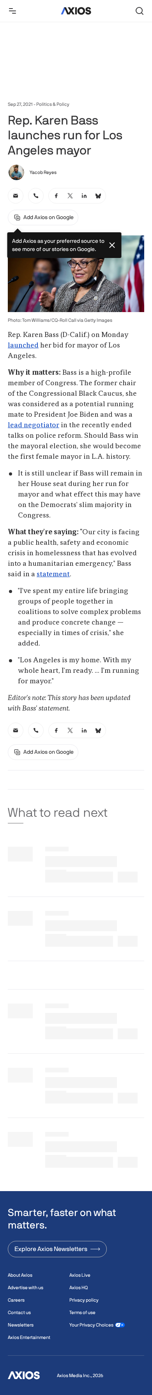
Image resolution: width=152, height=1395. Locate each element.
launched (23, 345)
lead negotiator (33, 425)
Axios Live (79, 1275)
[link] (15, 196)
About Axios (20, 1275)
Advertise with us (25, 1287)
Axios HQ (78, 1287)
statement (53, 574)
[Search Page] (139, 11)
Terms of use (82, 1312)
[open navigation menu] (12, 11)
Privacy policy (84, 1300)
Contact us (19, 1312)
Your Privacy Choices (91, 1325)
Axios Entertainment (29, 1337)
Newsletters (21, 1325)
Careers (16, 1300)
